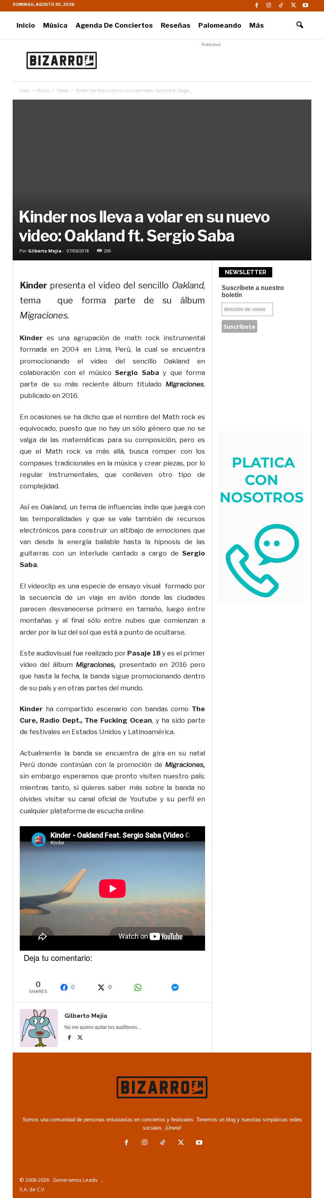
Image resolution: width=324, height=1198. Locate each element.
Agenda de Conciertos (114, 25)
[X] (293, 5)
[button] (299, 25)
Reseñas (175, 25)
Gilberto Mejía (45, 251)
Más (256, 25)
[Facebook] (256, 5)
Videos (62, 90)
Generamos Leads (75, 1179)
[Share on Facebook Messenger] (185, 987)
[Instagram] (268, 5)
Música (55, 25)
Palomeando (219, 25)
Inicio (26, 25)
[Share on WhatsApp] (148, 987)
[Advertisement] (211, 60)
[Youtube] (305, 5)
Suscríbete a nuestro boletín (253, 291)
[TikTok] (281, 5)
